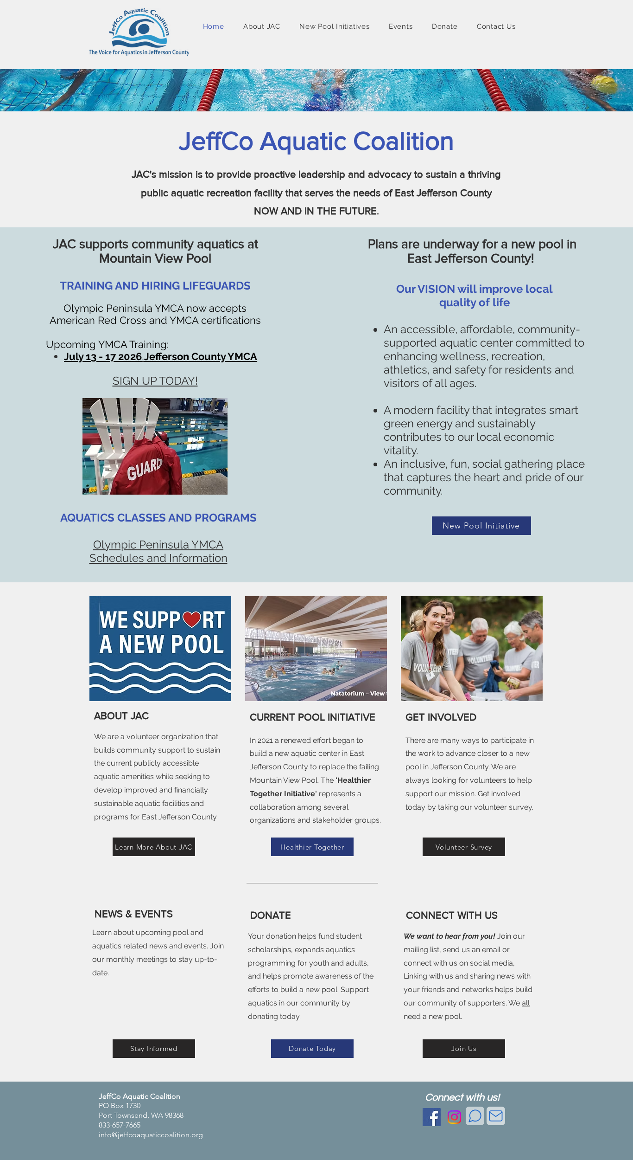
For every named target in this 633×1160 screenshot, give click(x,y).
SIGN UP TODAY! (155, 380)
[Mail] (496, 1116)
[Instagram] (454, 1117)
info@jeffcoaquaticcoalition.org (151, 1134)
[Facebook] (432, 1117)
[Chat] (475, 1116)
